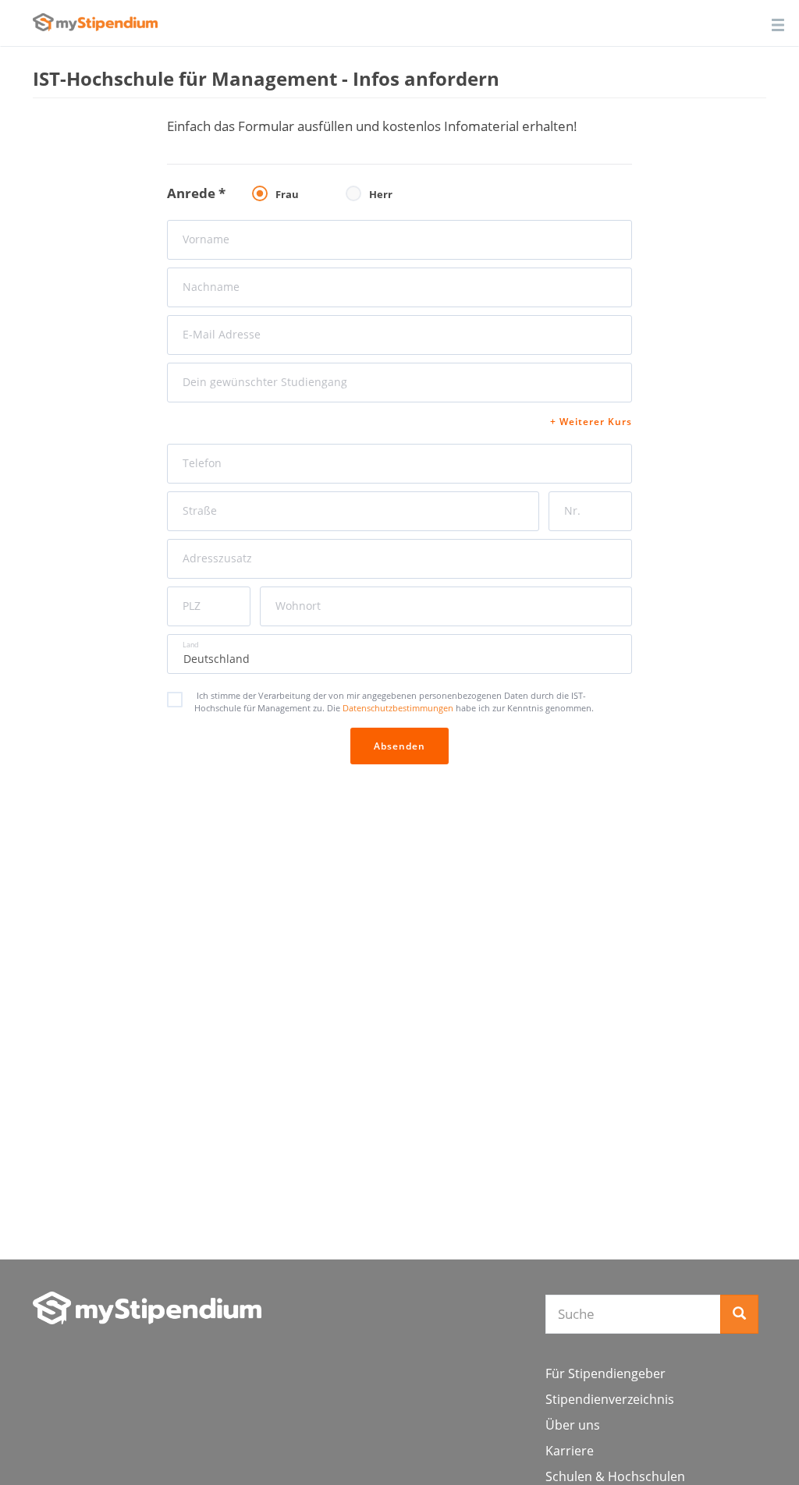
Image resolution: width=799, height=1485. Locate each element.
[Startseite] (147, 1308)
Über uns (572, 1425)
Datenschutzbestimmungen (399, 708)
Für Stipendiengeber (605, 1373)
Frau (287, 194)
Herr (380, 194)
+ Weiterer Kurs (591, 421)
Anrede (196, 193)
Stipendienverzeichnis (609, 1399)
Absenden (399, 746)
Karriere (569, 1450)
